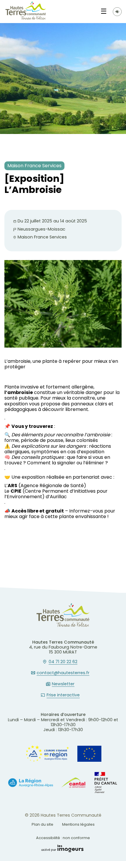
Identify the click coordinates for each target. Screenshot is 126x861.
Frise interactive (63, 695)
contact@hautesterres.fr (63, 673)
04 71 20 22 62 (63, 662)
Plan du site (42, 824)
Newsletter (63, 684)
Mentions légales (78, 824)
